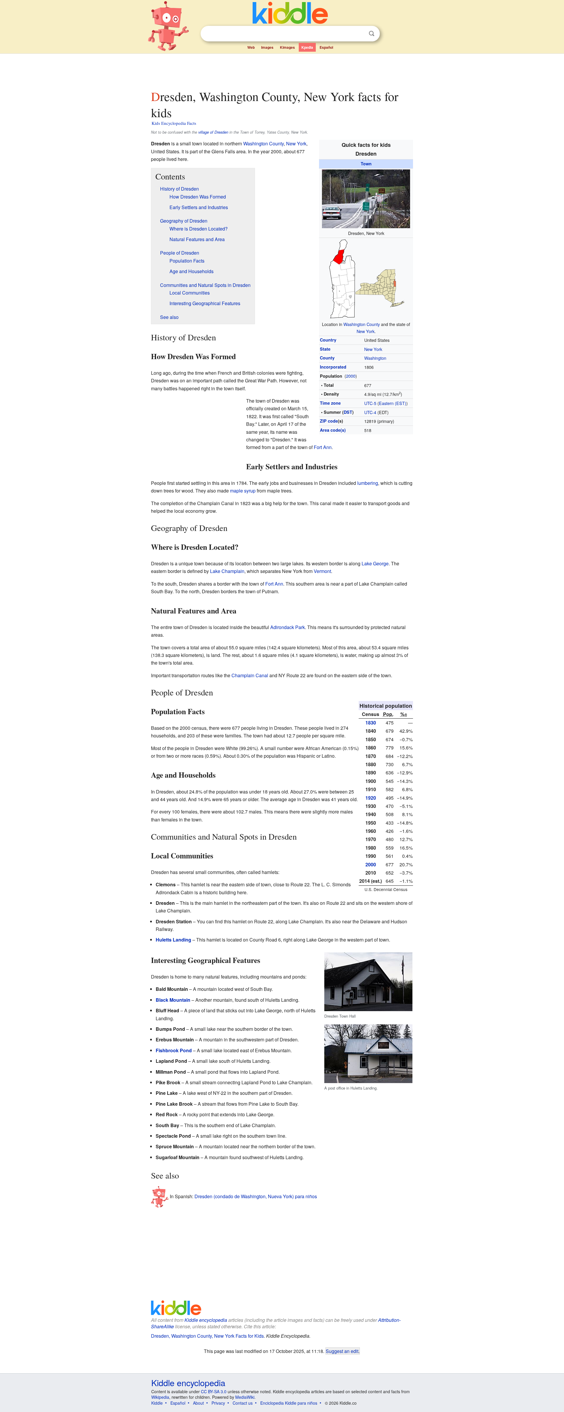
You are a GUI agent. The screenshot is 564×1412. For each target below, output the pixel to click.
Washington (375, 358)
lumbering (367, 483)
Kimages (287, 47)
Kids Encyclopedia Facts (174, 123)
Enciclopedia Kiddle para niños (288, 1403)
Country (328, 340)
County (327, 358)
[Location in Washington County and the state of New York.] (366, 278)
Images (267, 47)
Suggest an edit (342, 1351)
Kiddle (157, 1403)
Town (366, 164)
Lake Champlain (227, 571)
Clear (360, 34)
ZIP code (329, 421)
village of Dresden (213, 132)
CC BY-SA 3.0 (213, 1391)
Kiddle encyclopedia (205, 1320)
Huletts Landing (173, 939)
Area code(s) (333, 430)
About (198, 1403)
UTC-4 (370, 412)
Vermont (322, 571)
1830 (370, 722)
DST (348, 412)
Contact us (243, 1403)
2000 (350, 376)
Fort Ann (323, 447)
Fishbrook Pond (174, 1050)
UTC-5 (370, 403)
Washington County (361, 324)
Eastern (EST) (392, 403)
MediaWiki (244, 1397)
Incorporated (333, 367)
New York (366, 331)
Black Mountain (173, 999)
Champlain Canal (249, 675)
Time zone (330, 403)
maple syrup (243, 490)
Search (372, 33)
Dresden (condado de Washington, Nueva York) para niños (255, 1196)
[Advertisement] (281, 70)
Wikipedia (160, 1397)
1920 (370, 797)
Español (326, 47)
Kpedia (307, 47)
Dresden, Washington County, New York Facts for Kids (207, 1335)
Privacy (218, 1403)
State (325, 349)
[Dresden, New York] (366, 198)
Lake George (375, 563)
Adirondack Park (287, 627)
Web (251, 47)
